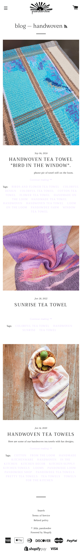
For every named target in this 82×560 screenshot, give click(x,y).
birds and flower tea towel (35, 187)
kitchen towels (16, 468)
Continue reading (39, 179)
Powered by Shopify (41, 532)
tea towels (50, 476)
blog (20, 25)
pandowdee (45, 528)
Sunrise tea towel (40, 305)
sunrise (29, 330)
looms (38, 468)
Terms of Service (41, 515)
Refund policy (41, 520)
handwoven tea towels (40, 434)
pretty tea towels (22, 476)
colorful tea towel (37, 191)
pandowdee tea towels (55, 472)
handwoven (13, 203)
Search (41, 510)
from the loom (42, 455)
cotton (20, 455)
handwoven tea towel (45, 203)
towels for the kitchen (51, 478)
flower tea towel (35, 195)
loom (71, 203)
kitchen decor (33, 464)
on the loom (16, 207)
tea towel (48, 330)
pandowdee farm (45, 207)
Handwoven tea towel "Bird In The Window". (41, 162)
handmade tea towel (49, 199)
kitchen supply (62, 464)
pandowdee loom (61, 468)
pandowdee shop (18, 472)
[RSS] (65, 26)
